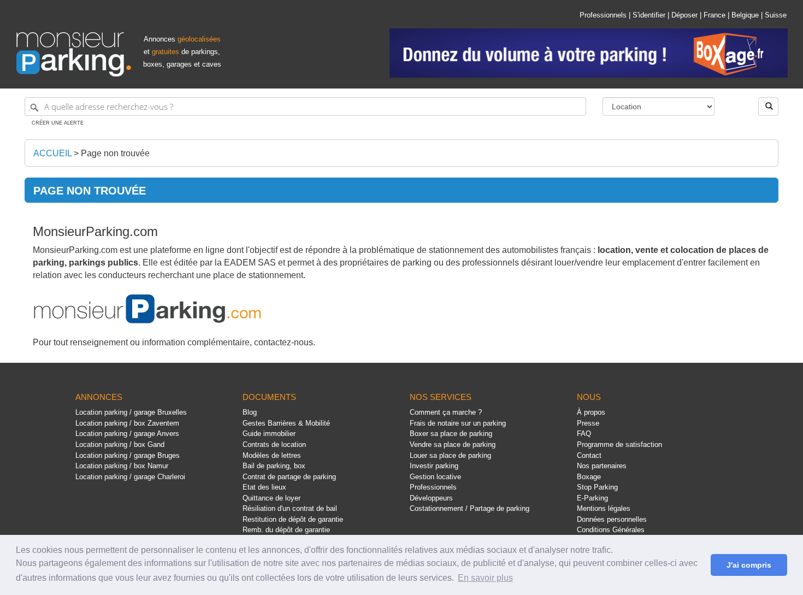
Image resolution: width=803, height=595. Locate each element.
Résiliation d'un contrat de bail (290, 508)
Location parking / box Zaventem (127, 423)
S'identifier (649, 15)
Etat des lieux (264, 487)
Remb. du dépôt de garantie (286, 530)
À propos (591, 412)
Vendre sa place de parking (452, 444)
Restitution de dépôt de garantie (293, 519)
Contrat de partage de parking (289, 477)
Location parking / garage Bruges (127, 455)
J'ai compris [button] (749, 565)
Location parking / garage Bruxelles (131, 412)
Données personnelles (612, 519)
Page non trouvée (115, 153)
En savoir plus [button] (485, 577)
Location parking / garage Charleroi (130, 477)
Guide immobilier (269, 433)
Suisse (776, 15)
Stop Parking (597, 487)
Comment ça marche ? (446, 412)
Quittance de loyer (271, 498)
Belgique (745, 15)
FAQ (584, 433)
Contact (589, 455)
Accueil (52, 153)
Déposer (684, 15)
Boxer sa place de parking (451, 433)
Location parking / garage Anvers (127, 433)
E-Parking (592, 498)
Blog (250, 412)
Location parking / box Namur (121, 466)
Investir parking (434, 466)
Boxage (589, 477)
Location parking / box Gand (119, 444)
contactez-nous (283, 342)
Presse (588, 423)
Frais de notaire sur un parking (458, 423)
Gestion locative (435, 477)
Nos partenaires (602, 466)
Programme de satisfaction (619, 444)
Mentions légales (603, 508)
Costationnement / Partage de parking (469, 508)
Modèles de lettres (272, 455)
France (714, 15)
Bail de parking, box (274, 466)
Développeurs (431, 498)
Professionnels (603, 15)
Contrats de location (274, 444)
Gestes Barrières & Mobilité (286, 423)
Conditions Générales (611, 530)
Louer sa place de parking (450, 455)
